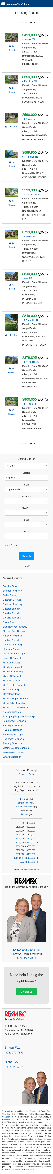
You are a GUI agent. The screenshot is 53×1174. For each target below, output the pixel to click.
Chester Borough (11, 608)
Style (26, 484)
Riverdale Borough (12, 729)
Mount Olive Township (14, 703)
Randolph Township (13, 725)
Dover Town (9, 622)
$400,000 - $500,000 (25, 838)
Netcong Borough (12, 711)
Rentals (24, 814)
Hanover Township (12, 635)
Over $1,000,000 (27, 861)
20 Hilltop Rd (29, 236)
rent (14, 1169)
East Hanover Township (15, 626)
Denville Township (12, 617)
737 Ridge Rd (29, 403)
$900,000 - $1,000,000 (24, 857)
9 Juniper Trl (28, 39)
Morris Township (11, 689)
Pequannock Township (14, 720)
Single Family (24, 802)
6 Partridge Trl (29, 81)
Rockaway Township (13, 738)
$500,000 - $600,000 (25, 842)
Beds (26, 519)
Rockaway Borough (13, 734)
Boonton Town (10, 586)
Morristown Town (11, 693)
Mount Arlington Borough (15, 698)
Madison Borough (12, 662)
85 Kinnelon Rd (30, 156)
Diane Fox (11, 1061)
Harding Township (12, 640)
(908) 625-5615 (14, 1067)
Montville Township (12, 680)
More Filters (11, 545)
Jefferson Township (13, 644)
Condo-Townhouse (25, 806)
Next (31, 22)
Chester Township (12, 613)
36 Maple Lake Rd (31, 194)
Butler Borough (10, 595)
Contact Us (26, 991)
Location (26, 472)
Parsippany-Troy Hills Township (19, 716)
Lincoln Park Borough (14, 653)
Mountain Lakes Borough (16, 707)
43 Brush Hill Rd (30, 361)
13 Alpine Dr (28, 119)
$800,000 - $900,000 (25, 853)
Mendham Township (13, 671)
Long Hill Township (12, 658)
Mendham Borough (13, 667)
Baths (26, 531)
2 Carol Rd (27, 278)
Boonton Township (12, 590)
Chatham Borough (12, 599)
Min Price (26, 496)
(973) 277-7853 (26, 958)
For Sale (24, 798)
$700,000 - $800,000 (25, 850)
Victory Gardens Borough (16, 747)
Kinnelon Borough (12, 649)
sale (6, 1169)
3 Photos (12, 126)
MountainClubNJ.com (18, 4)
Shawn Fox (12, 1047)
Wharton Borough (12, 756)
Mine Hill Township (12, 676)
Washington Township (14, 752)
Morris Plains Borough (14, 685)
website (10, 1111)
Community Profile (26, 774)
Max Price (26, 508)
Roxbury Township (12, 743)
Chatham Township (13, 604)
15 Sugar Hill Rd (30, 320)
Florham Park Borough (14, 631)
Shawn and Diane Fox (26, 950)
